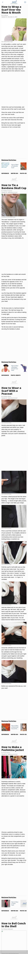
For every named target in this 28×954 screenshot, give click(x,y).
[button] (2, 2)
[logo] (14, 2)
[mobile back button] (2, 2)
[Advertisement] (14, 91)
